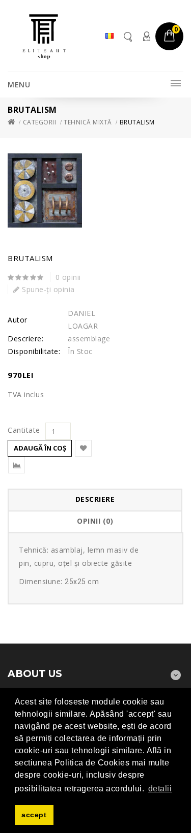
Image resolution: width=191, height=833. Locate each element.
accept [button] (33, 815)
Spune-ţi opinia (47, 289)
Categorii (40, 122)
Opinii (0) (95, 521)
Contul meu (146, 36)
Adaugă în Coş (40, 448)
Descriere (95, 499)
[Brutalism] (45, 190)
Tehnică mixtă (88, 122)
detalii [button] (160, 788)
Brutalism (137, 122)
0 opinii (68, 277)
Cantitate (24, 430)
